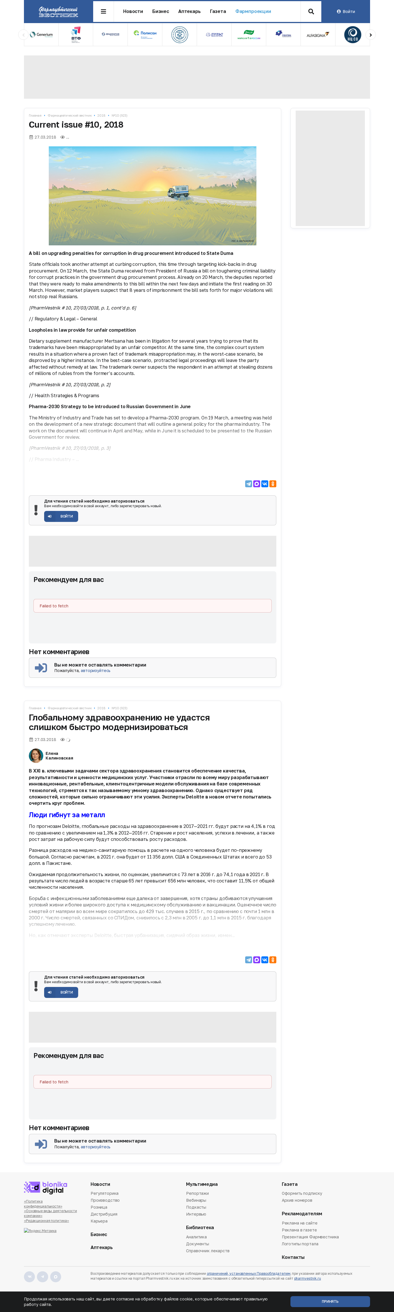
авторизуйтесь (95, 670)
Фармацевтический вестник (69, 115)
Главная (35, 115)
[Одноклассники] (272, 483)
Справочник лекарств (207, 1250)
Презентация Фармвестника (310, 1236)
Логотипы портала (300, 1243)
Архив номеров (297, 1200)
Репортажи (197, 1194)
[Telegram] (248, 483)
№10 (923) (119, 115)
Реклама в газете (299, 1229)
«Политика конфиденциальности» (43, 1203)
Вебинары (196, 1200)
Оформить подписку (302, 1194)
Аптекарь (189, 11)
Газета (218, 11)
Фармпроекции (253, 11)
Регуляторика (105, 1194)
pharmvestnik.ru (307, 1278)
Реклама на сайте (300, 1223)
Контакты (293, 1257)
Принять (330, 1301)
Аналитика (196, 1237)
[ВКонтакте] (264, 483)
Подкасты (196, 1207)
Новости (133, 11)
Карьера (99, 1220)
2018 (101, 115)
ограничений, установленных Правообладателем (248, 1273)
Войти (349, 11)
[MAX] (256, 483)
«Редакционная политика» (46, 1220)
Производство (105, 1200)
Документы (197, 1243)
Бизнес (160, 11)
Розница (99, 1207)
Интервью (196, 1214)
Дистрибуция (104, 1214)
